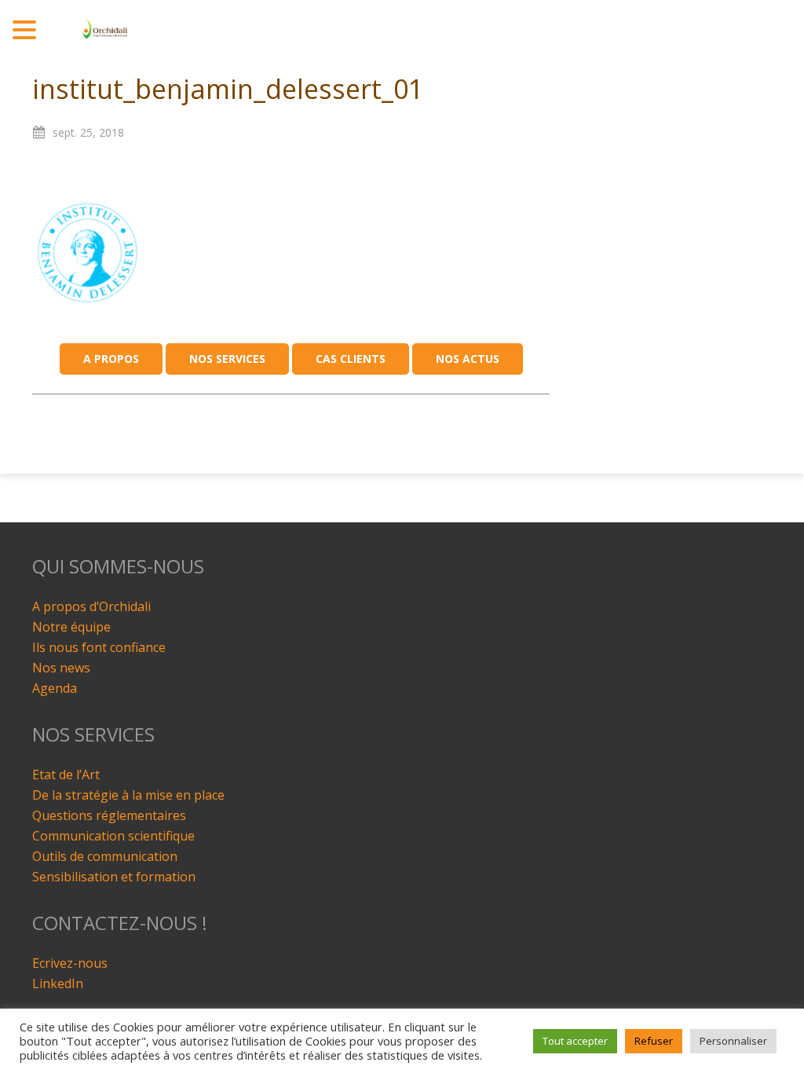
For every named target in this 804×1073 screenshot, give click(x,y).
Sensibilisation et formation (114, 876)
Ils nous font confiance (99, 647)
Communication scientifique (113, 835)
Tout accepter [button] (575, 1041)
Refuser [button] (653, 1041)
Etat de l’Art (66, 774)
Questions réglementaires (109, 815)
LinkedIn (57, 983)
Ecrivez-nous (70, 963)
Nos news (61, 667)
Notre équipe (71, 626)
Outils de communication (104, 856)
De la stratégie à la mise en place (128, 795)
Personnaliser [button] (733, 1041)
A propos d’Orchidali (91, 606)
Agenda (54, 688)
